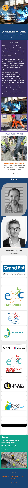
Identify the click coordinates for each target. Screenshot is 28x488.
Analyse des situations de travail (14, 163)
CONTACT (13, 478)
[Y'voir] (8, 11)
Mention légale (14, 482)
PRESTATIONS (14, 476)
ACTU (23, 476)
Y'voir (13, 481)
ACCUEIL (4, 476)
